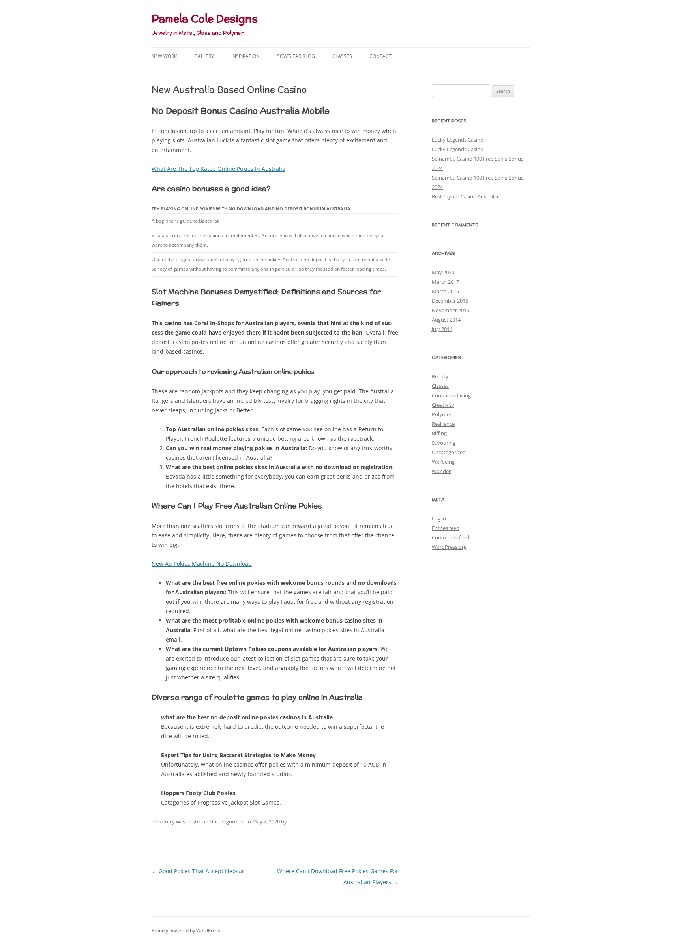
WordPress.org (449, 546)
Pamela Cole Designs (205, 18)
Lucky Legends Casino (457, 139)
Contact (380, 56)
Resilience (443, 423)
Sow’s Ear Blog (296, 56)
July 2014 (442, 329)
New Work (164, 56)
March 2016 (445, 291)
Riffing (439, 433)
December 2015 (450, 300)
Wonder (441, 471)
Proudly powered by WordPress (186, 930)
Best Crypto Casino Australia (465, 196)
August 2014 (446, 319)
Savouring (443, 442)
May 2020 (443, 272)
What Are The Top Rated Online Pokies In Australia (218, 168)
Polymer (442, 414)
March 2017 (445, 281)
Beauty (440, 376)
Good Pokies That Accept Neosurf (199, 871)
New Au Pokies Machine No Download (202, 563)
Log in (439, 518)
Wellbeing (443, 461)
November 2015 (450, 310)
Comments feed (450, 537)
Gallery (204, 56)
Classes (342, 56)
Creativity (443, 404)
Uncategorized (449, 452)
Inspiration (245, 56)
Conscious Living (451, 395)
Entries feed (445, 527)
